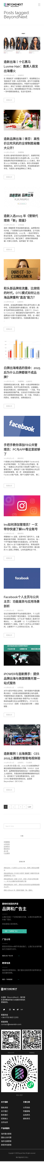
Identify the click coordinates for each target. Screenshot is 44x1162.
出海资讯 (21, 75)
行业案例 (29, 762)
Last (29, 807)
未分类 (6, 851)
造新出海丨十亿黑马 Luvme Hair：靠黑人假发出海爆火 (21, 66)
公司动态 (21, 225)
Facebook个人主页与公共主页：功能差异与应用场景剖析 (22, 601)
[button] (14, 931)
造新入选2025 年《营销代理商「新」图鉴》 (18, 890)
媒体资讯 (20, 458)
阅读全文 (9, 100)
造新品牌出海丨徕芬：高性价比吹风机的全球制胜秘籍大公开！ (22, 143)
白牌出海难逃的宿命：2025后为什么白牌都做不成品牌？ (22, 372)
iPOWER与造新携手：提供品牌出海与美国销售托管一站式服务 (22, 678)
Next (24, 807)
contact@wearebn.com (11, 1024)
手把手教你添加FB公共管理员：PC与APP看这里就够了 (22, 449)
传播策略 (21, 152)
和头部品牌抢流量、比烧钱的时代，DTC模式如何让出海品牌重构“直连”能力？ (22, 293)
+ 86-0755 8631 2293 (9, 1017)
